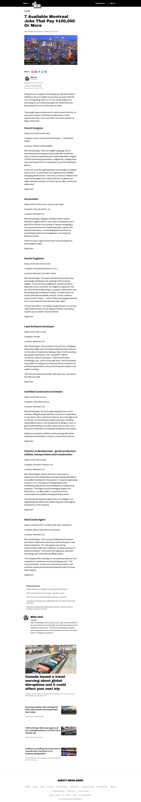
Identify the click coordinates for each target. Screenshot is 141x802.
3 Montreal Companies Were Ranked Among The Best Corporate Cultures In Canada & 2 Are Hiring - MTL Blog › (49, 608)
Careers (42, 787)
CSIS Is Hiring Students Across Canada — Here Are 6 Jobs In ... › (46, 593)
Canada (57, 795)
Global (75, 795)
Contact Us (50, 787)
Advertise (27, 787)
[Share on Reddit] (32, 72)
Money (27, 11)
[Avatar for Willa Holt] (26, 617)
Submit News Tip (74, 787)
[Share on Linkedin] (36, 72)
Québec (68, 795)
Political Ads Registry (58, 791)
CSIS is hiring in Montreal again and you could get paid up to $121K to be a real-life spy (42, 730)
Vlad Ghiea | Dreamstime (31, 64)
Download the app (61, 787)
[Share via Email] (42, 72)
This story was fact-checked (32, 85)
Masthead (113, 787)
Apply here (28, 189)
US (63, 795)
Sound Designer (33, 128)
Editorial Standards (102, 787)
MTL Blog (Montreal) (85, 795)
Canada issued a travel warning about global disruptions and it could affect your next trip (45, 683)
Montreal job (29, 106)
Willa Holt (33, 77)
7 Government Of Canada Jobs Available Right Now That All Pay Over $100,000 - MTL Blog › (50, 602)
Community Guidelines (88, 787)
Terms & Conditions (83, 791)
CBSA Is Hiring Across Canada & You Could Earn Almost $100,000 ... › (47, 589)
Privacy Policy (71, 791)
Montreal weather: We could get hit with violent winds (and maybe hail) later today (41, 709)
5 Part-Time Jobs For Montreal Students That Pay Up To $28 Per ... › (47, 597)
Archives (35, 787)
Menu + (26, 3)
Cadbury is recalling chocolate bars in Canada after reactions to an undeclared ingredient (42, 751)
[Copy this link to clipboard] (45, 72)
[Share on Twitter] (39, 72)
